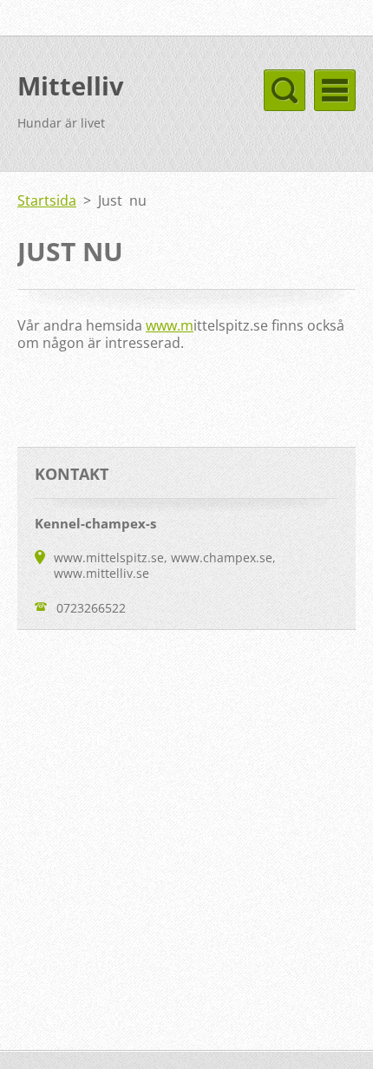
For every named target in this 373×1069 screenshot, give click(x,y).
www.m (169, 325)
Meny (335, 90)
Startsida (46, 200)
